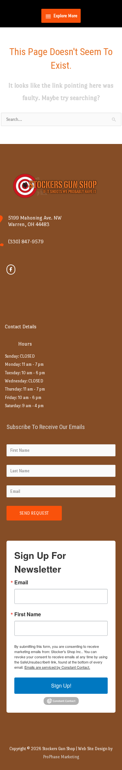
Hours (25, 344)
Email (21, 582)
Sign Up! (61, 685)
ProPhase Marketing (61, 756)
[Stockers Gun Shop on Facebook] (11, 269)
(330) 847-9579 (26, 241)
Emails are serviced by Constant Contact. (57, 667)
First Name (27, 614)
